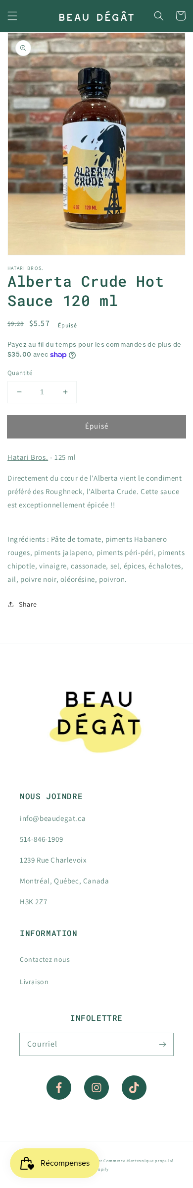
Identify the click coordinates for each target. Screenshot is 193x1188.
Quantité (19, 373)
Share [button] (28, 604)
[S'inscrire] (162, 1044)
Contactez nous (45, 959)
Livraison (34, 981)
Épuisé (96, 426)
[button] (12, 16)
